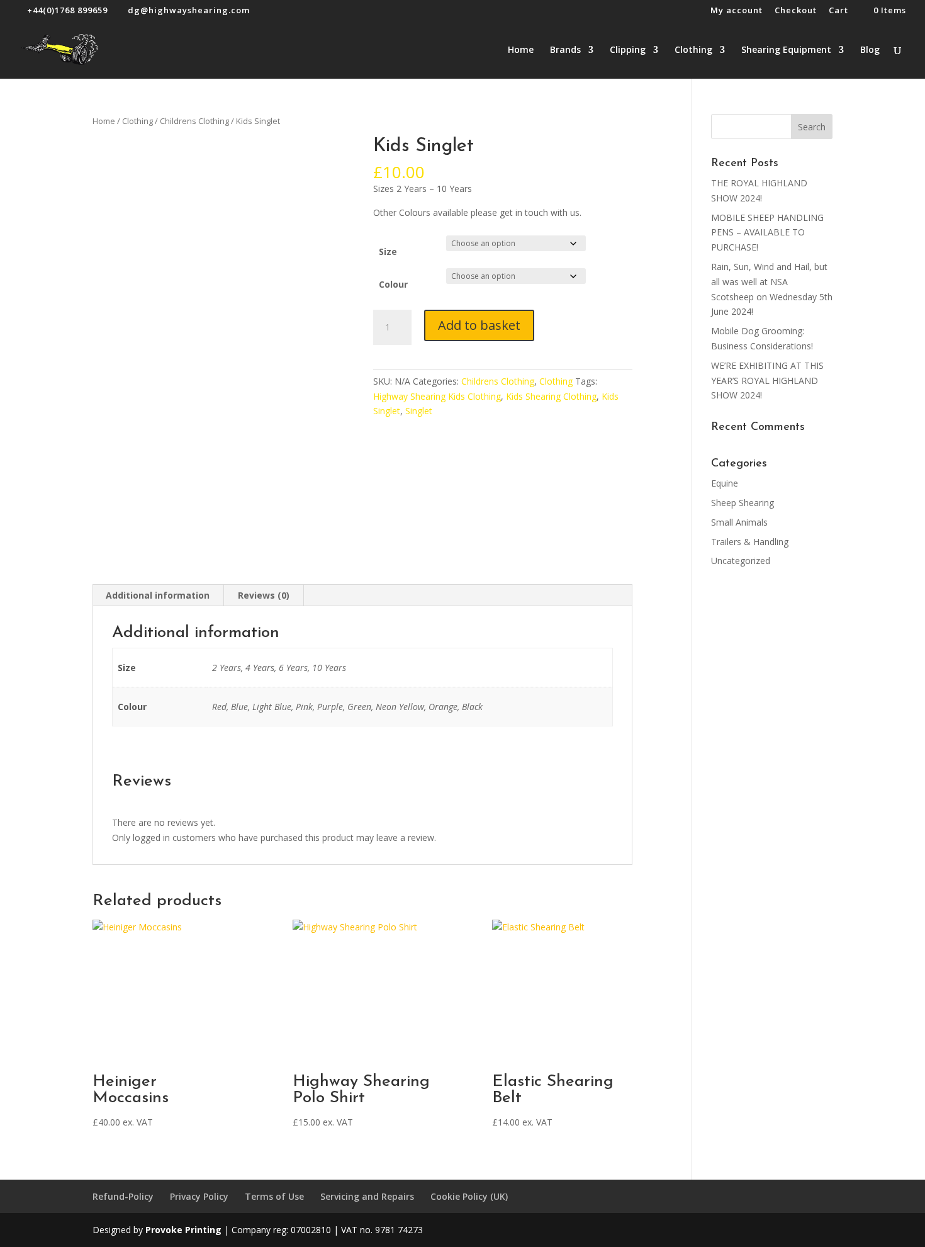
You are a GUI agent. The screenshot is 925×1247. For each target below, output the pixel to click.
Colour (393, 284)
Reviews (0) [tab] (263, 595)
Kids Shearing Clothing (551, 396)
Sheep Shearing (742, 503)
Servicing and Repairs (367, 1196)
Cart (838, 11)
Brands (565, 50)
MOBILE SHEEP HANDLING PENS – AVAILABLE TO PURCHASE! (767, 233)
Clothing (693, 50)
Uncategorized (740, 561)
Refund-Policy (123, 1196)
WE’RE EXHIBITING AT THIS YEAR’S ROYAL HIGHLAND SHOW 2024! (767, 380)
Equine (724, 483)
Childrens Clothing (194, 121)
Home (521, 50)
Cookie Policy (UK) (469, 1196)
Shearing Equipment (786, 50)
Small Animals (739, 522)
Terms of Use (274, 1196)
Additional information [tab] (158, 595)
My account (736, 11)
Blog (870, 50)
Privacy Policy (199, 1196)
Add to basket (479, 325)
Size (388, 251)
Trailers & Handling (749, 542)
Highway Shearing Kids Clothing (437, 396)
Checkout (796, 11)
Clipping (628, 50)
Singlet (418, 411)
